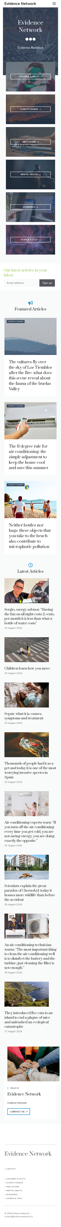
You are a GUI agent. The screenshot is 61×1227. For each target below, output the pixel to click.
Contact (11, 1169)
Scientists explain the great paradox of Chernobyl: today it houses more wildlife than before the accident (29, 893)
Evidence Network (20, 3)
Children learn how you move (27, 668)
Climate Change (16, 322)
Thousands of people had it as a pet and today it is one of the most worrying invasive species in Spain (30, 770)
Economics (12, 1194)
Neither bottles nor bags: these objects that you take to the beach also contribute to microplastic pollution (30, 536)
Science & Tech (14, 1198)
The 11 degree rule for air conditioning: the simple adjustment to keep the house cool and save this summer (28, 457)
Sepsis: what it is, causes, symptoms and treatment (23, 716)
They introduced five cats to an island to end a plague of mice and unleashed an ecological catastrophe (28, 1020)
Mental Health (14, 1190)
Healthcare (13, 1187)
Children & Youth (16, 1179)
